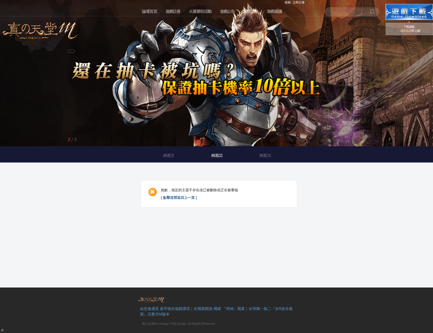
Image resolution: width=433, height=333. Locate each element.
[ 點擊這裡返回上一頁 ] (179, 198)
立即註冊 (299, 2)
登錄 (288, 2)
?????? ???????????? (409, 12)
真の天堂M (40, 29)
